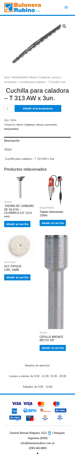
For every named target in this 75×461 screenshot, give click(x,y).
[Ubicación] (50, 432)
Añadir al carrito (17, 224)
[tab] (37, 140)
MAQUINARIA (20, 77)
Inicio (7, 77)
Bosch (33, 77)
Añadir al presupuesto (38, 108)
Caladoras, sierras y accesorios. (41, 124)
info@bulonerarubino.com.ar (37, 443)
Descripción (12, 140)
